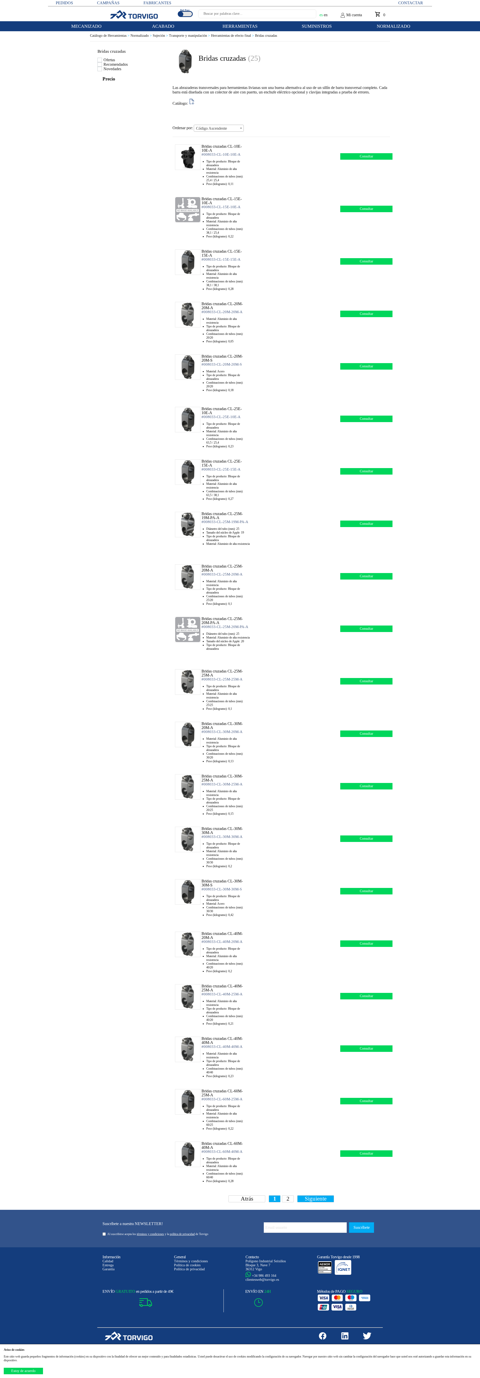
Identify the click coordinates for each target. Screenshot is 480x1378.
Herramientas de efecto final (233, 35)
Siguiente (315, 1199)
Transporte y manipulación (190, 35)
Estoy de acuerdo (23, 1371)
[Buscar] (307, 15)
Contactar (410, 3)
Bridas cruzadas (266, 35)
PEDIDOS (64, 3)
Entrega (108, 1265)
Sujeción (161, 35)
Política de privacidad (189, 1269)
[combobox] (219, 128)
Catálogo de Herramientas (110, 35)
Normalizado (141, 35)
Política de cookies (187, 1265)
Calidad (107, 1261)
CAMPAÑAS (108, 3)
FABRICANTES (157, 3)
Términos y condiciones (191, 1261)
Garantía (108, 1269)
